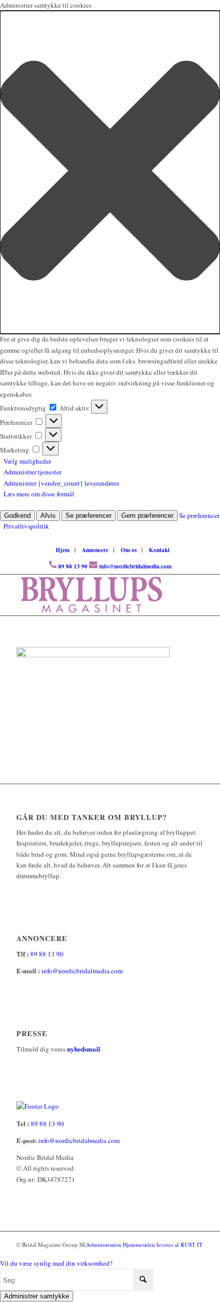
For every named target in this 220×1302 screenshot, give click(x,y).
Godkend (17, 515)
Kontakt (159, 550)
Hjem (63, 550)
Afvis (48, 515)
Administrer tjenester (32, 471)
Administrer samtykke (36, 1296)
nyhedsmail (83, 1049)
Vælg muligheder (27, 461)
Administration (104, 1244)
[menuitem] (63, 550)
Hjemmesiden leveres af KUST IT (163, 1244)
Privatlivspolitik (26, 526)
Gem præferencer (147, 515)
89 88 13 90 (72, 566)
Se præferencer (88, 515)
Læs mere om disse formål (39, 493)
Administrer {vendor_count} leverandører (61, 483)
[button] (110, 172)
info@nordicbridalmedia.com (135, 566)
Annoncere (95, 550)
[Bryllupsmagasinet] (91, 595)
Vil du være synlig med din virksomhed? (56, 1263)
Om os (129, 550)
